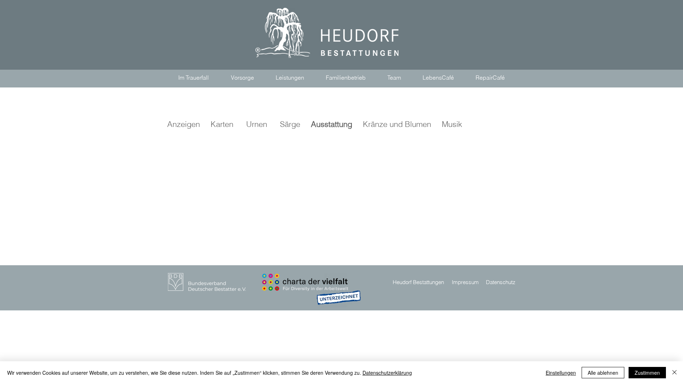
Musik (446, 124)
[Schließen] (674, 372)
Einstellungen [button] (561, 372)
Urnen (256, 124)
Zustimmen (647, 372)
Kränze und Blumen (397, 124)
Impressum (465, 282)
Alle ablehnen (603, 372)
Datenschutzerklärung (387, 372)
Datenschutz (500, 282)
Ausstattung (331, 124)
